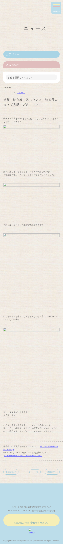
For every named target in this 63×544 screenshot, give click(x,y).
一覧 (36, 472)
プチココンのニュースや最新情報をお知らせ (18, 9)
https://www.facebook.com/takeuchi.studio (23, 455)
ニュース (21, 92)
